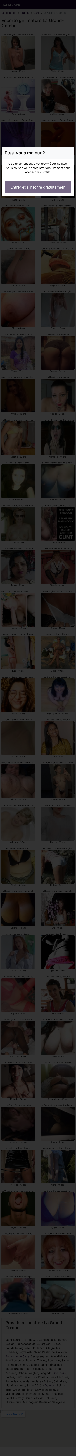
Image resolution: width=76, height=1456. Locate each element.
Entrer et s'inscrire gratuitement (38, 187)
